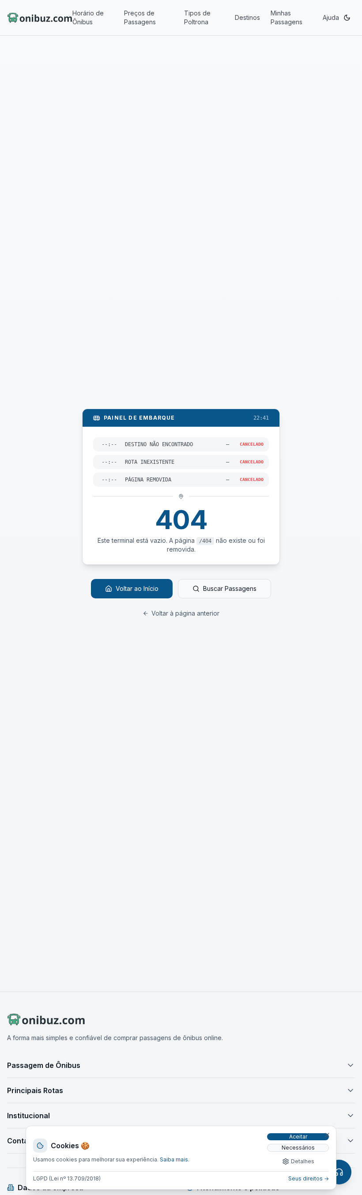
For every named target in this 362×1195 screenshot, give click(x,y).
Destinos (247, 17)
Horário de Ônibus (88, 17)
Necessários (298, 1147)
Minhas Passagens (286, 17)
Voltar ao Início (137, 588)
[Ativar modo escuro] (347, 18)
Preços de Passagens (140, 17)
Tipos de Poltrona (197, 17)
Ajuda (331, 17)
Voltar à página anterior (185, 613)
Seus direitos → (308, 1178)
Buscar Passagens (229, 588)
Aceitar (298, 1136)
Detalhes (302, 1161)
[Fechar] (327, 1135)
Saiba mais (174, 1159)
